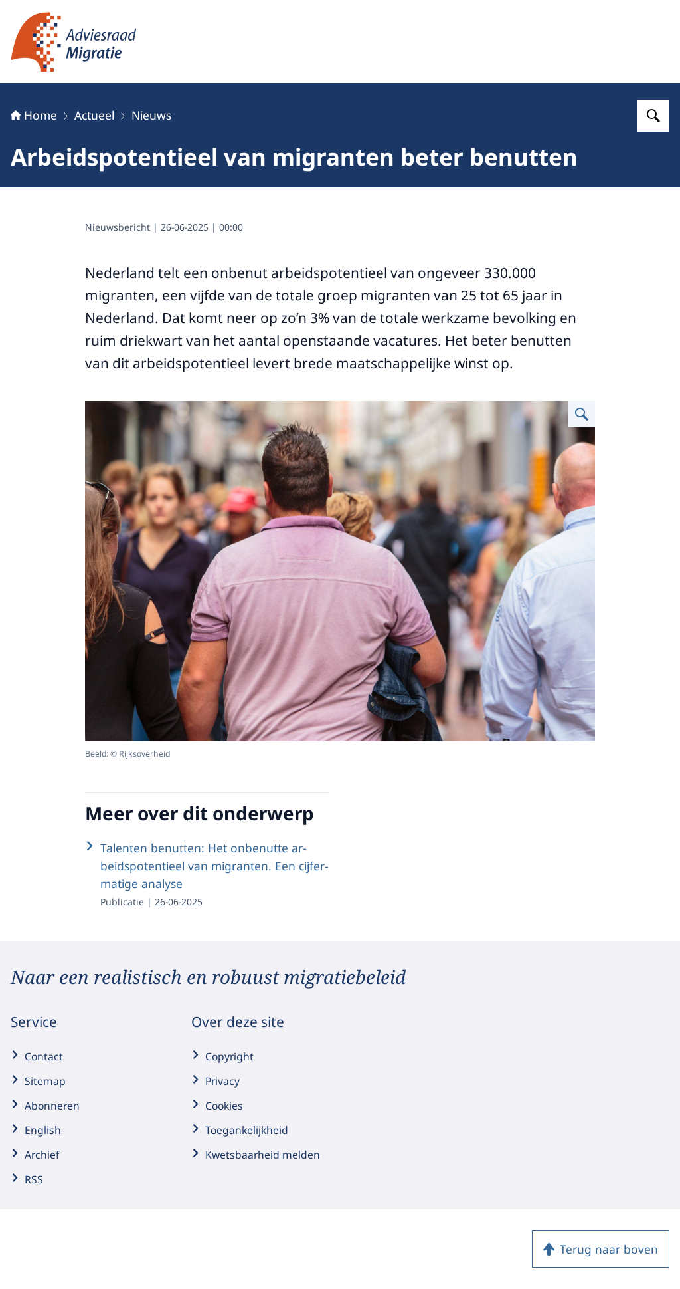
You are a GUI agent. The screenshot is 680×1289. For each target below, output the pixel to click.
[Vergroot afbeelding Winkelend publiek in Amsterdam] (581, 414)
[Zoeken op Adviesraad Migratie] (653, 116)
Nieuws (151, 115)
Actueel (94, 115)
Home (40, 115)
